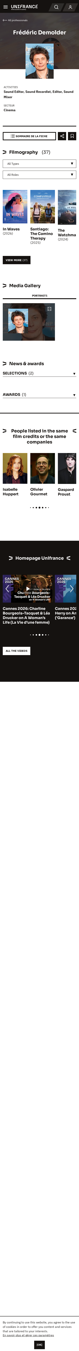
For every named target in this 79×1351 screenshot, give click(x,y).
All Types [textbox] (13, 163)
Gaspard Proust (66, 492)
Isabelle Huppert (11, 491)
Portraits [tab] (39, 295)
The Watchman (68, 232)
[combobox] (39, 164)
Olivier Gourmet (38, 491)
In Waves (11, 229)
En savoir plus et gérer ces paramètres (28, 1335)
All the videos (16, 651)
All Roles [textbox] (13, 175)
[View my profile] (70, 7)
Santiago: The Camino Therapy (41, 234)
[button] (49, 309)
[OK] (39, 1344)
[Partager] (62, 136)
